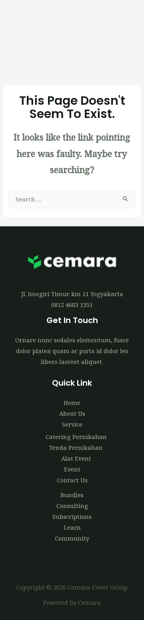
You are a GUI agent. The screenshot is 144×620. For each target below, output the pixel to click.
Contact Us (72, 480)
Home (72, 402)
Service (72, 424)
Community (72, 538)
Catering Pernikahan (76, 437)
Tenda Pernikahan (76, 447)
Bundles (72, 495)
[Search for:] (72, 199)
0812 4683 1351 (72, 305)
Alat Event (76, 458)
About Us (72, 413)
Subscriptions (72, 516)
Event (72, 469)
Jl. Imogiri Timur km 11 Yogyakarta (72, 294)
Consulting (72, 506)
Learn (72, 527)
